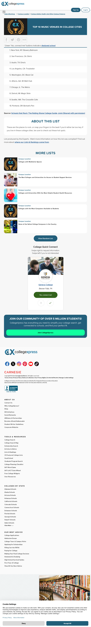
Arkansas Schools (10, 498)
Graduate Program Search (13, 461)
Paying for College (10, 550)
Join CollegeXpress (45, 332)
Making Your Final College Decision (16, 554)
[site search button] (4, 12)
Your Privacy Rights (40, 377)
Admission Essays (10, 538)
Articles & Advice (10, 449)
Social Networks (10, 415)
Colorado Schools (10, 504)
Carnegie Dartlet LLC (21, 375)
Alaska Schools (9, 492)
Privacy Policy (17, 377)
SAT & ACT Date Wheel (12, 470)
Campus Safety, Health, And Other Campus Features (48, 14)
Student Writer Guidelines (13, 424)
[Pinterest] (25, 365)
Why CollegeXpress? (11, 406)
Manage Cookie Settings (66, 377)
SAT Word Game (10, 467)
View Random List (45, 238)
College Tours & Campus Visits (15, 541)
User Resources (10, 476)
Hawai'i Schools (9, 520)
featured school (48, 45)
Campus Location (23, 14)
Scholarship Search (11, 446)
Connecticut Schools (11, 507)
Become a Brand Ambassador (14, 421)
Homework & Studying (12, 557)
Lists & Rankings (9, 14)
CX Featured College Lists (13, 455)
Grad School (8, 458)
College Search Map (11, 443)
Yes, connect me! (45, 295)
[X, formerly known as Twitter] (13, 365)
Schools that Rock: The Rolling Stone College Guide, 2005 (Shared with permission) (48, 113)
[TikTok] (36, 365)
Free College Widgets (12, 473)
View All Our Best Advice (13, 566)
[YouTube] (31, 365)
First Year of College (11, 563)
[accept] (50, 303)
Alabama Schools (10, 489)
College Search (9, 440)
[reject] (41, 303)
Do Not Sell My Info (52, 377)
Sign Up (75, 10)
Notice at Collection (28, 377)
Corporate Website (11, 427)
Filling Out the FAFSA (11, 547)
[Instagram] (19, 365)
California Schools (10, 501)
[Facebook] (7, 365)
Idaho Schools (9, 523)
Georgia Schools (10, 517)
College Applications (11, 535)
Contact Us (8, 403)
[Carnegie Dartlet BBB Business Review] (11, 392)
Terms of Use (8, 377)
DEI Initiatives (9, 412)
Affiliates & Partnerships (13, 418)
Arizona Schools (10, 495)
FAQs (6, 409)
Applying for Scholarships (13, 544)
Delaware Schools (10, 510)
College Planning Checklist (13, 464)
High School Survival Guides (14, 560)
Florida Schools (9, 513)
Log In (85, 10)
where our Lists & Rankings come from (32, 142)
